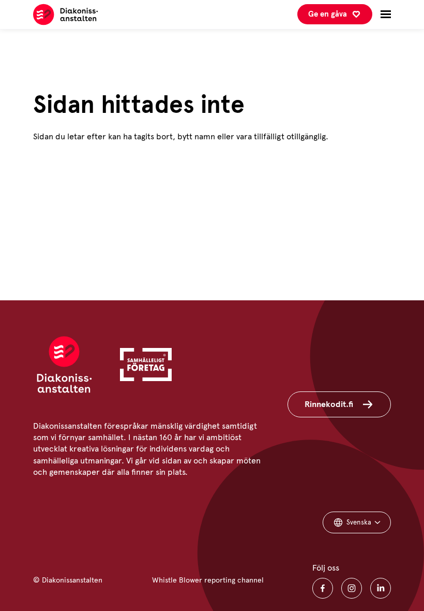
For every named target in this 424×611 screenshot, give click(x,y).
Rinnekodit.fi (329, 404)
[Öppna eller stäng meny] (385, 14)
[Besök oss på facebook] (322, 588)
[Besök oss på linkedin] (380, 588)
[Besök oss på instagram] (351, 588)
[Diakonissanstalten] (65, 14)
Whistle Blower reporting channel (208, 580)
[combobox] (357, 522)
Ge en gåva (327, 14)
